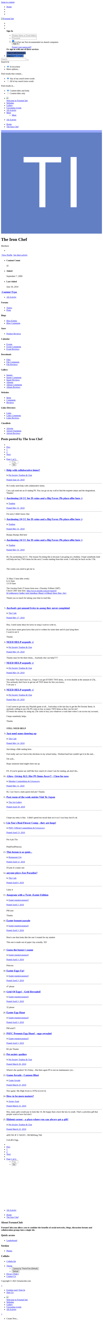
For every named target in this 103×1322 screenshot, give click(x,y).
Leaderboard (11, 1240)
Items (8, 398)
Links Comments (13, 415)
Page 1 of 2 (11, 459)
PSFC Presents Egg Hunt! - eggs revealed (29, 1033)
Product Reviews (13, 334)
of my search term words (22, 78)
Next (8, 454)
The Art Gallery (15, 802)
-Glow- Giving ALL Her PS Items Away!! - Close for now (37, 776)
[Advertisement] (51, 1188)
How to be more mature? (20, 1096)
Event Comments (13, 347)
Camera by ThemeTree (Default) (25, 1269)
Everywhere (15, 67)
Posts (8, 310)
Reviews (10, 402)
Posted (15, 480)
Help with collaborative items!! (23, 470)
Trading (12, 503)
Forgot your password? (21, 47)
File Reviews (12, 364)
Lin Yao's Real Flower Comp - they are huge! (31, 822)
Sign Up (10, 56)
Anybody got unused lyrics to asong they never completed (38, 608)
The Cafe (12, 613)
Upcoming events (13, 108)
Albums (9, 382)
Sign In (15, 44)
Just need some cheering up (21, 733)
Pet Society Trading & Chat (20, 475)
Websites (10, 103)
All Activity (11, 110)
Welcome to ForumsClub (17, 100)
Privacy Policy (12, 1274)
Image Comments (13, 377)
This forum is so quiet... (19, 852)
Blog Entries (11, 321)
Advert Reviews (13, 433)
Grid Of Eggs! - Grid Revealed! (23, 991)
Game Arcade (14, 1080)
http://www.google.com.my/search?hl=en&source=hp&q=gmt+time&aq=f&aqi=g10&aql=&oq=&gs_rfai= (36, 592)
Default (15, 1271)
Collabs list (11, 1261)
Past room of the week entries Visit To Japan (30, 797)
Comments (11, 400)
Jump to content (7, 2)
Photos (9, 1251)
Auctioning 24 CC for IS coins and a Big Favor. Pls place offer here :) (44, 498)
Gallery (9, 105)
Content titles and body (19, 91)
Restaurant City (15, 857)
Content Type (9, 292)
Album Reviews (13, 387)
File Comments (12, 362)
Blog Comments (13, 323)
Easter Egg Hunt (15, 1012)
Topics (9, 308)
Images (9, 375)
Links (8, 413)
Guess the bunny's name (19, 949)
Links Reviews (12, 418)
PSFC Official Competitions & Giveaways (27, 828)
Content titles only (17, 93)
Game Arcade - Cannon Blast (22, 1075)
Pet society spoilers (16, 1054)
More (8, 113)
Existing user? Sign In (16, 28)
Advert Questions (13, 431)
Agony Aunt (13, 1101)
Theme (9, 1266)
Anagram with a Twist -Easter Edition (27, 894)
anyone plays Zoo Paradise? (22, 872)
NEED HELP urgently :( (20, 642)
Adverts (9, 428)
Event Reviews (12, 349)
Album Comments (14, 385)
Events (9, 344)
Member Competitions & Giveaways (24, 781)
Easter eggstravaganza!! (19, 900)
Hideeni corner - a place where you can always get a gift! (37, 1119)
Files (8, 359)
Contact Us (11, 1276)
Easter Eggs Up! (15, 970)
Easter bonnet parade (18, 920)
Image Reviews (13, 380)
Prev (8, 447)
